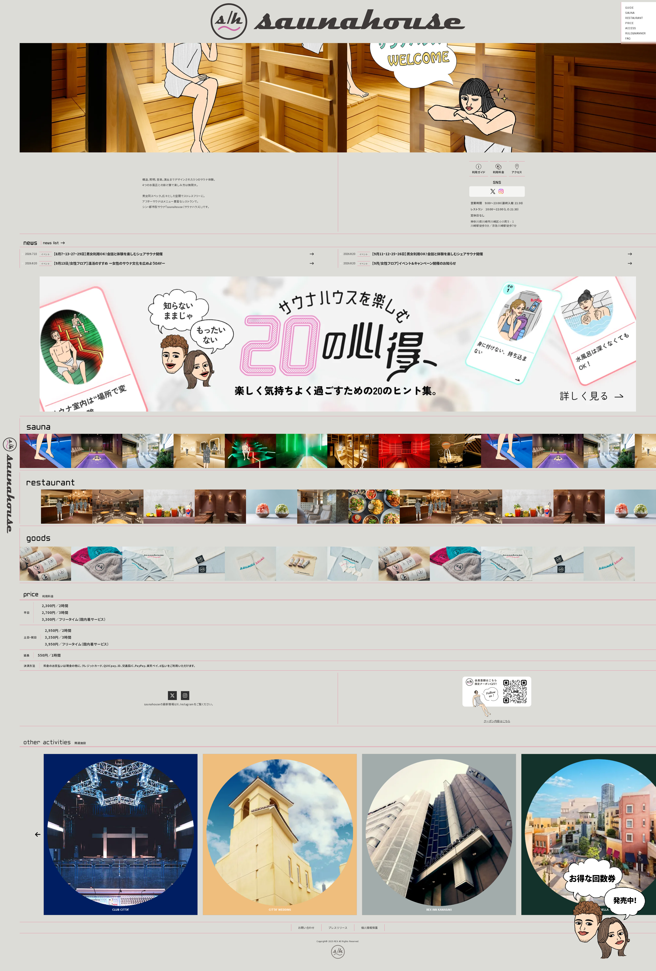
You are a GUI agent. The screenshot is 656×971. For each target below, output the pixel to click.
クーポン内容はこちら (497, 721)
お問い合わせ (306, 928)
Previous (37, 834)
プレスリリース (337, 928)
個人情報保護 (369, 928)
